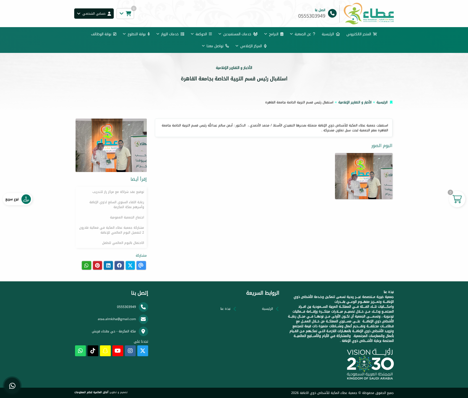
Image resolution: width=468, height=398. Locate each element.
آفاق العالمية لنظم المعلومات (91, 392)
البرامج (273, 34)
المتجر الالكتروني (358, 34)
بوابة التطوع (137, 34)
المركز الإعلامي (251, 46)
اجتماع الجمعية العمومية (127, 217)
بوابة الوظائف (101, 34)
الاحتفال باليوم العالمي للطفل (123, 243)
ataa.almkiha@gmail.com (117, 319)
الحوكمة (201, 34)
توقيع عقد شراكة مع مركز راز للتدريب (118, 192)
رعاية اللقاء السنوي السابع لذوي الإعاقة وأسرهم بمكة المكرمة (116, 204)
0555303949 (126, 307)
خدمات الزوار (170, 34)
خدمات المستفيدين (237, 34)
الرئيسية (328, 34)
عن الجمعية (303, 34)
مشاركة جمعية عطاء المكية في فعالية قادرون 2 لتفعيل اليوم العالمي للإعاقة (111, 230)
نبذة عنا (225, 309)
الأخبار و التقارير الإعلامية (355, 102)
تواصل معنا (215, 46)
